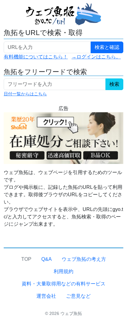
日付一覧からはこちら (25, 93)
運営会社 (46, 296)
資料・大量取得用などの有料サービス (63, 283)
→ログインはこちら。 (96, 56)
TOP (26, 259)
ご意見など (78, 296)
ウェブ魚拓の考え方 (84, 259)
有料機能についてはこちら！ (36, 56)
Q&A (46, 259)
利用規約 (63, 271)
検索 (114, 84)
